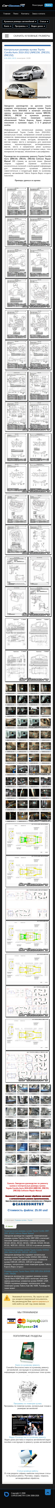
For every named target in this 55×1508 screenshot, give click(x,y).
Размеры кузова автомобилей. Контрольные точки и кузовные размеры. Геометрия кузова (13, 5)
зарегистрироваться (40, 1301)
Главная (6, 14)
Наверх (48, 1492)
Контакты (25, 14)
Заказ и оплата (38, 14)
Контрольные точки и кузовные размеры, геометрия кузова (6, 1494)
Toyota (30, 1220)
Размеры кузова (21, 1220)
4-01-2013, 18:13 (10, 58)
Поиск (15, 14)
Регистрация (37, 5)
